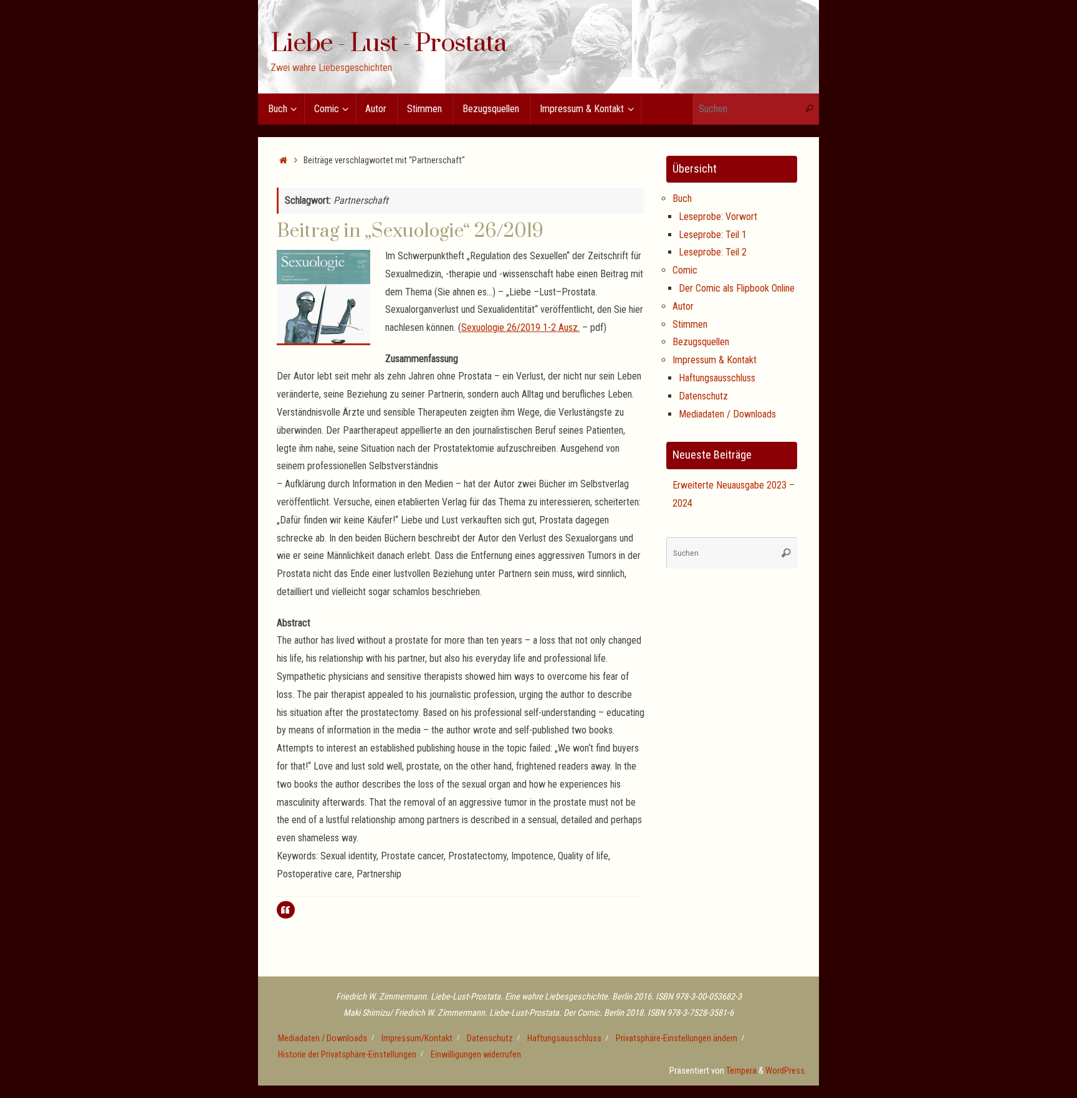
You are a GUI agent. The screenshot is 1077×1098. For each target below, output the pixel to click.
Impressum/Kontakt (416, 1038)
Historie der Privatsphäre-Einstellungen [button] (347, 1054)
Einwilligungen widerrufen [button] (476, 1054)
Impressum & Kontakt (715, 360)
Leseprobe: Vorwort (718, 216)
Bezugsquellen (701, 342)
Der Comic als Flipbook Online (737, 288)
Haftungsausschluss (717, 378)
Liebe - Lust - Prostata (388, 44)
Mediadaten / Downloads (727, 414)
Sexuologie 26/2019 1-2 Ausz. (520, 327)
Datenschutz (703, 396)
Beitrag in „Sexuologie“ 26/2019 (410, 231)
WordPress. (786, 1071)
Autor (683, 306)
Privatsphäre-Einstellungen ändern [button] (676, 1038)
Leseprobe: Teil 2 (713, 252)
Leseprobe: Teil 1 (713, 235)
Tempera (741, 1071)
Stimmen (690, 324)
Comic (685, 270)
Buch (682, 198)
